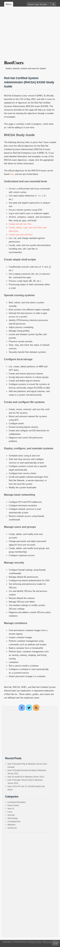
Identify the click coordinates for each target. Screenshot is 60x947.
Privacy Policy (35, 942)
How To (11, 809)
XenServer (12, 828)
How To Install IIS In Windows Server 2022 (26, 777)
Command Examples (17, 802)
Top (56, 943)
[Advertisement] (30, 35)
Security (11, 815)
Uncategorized (14, 821)
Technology (13, 818)
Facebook (22, 707)
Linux (10, 812)
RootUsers (14, 62)
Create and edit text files (20, 224)
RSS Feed (36, 707)
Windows (12, 825)
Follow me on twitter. (29, 707)
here (12, 174)
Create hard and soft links (21, 234)
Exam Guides (13, 805)
